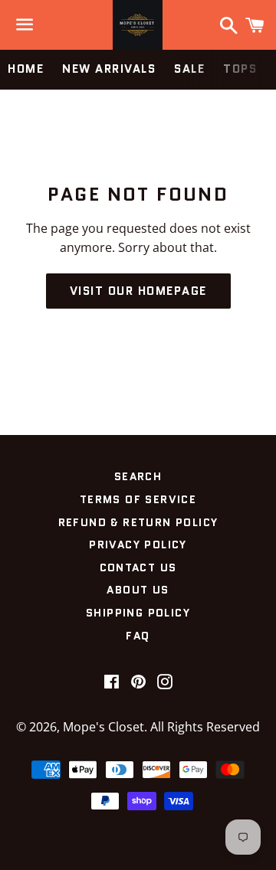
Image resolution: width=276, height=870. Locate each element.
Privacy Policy (138, 544)
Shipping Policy (138, 612)
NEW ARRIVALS (109, 69)
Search (138, 476)
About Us (138, 589)
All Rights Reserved (205, 726)
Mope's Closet (103, 726)
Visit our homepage (138, 291)
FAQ (138, 635)
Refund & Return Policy (138, 522)
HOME (26, 69)
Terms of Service (138, 499)
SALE (189, 69)
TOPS (240, 69)
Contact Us (138, 567)
